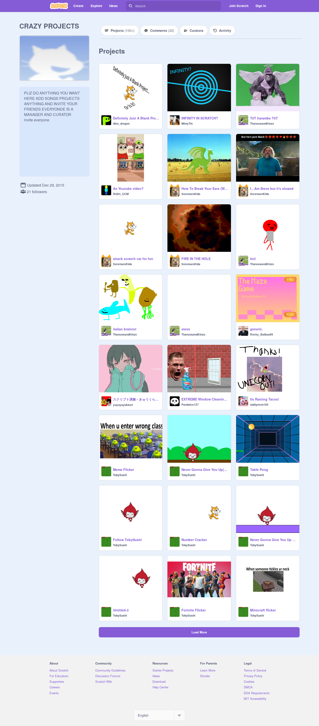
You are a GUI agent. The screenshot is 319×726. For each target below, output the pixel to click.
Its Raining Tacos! (264, 399)
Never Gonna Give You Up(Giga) (204, 469)
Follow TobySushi (127, 539)
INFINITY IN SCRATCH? (199, 118)
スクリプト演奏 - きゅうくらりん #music (136, 399)
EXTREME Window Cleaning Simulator (204, 399)
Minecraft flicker (263, 610)
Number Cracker (194, 539)
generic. (256, 329)
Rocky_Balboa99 (261, 334)
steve (185, 329)
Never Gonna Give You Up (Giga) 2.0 (273, 539)
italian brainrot (124, 329)
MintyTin (187, 123)
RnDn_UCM (121, 194)
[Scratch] (59, 6)
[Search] (130, 6)
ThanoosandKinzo (262, 123)
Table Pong (259, 469)
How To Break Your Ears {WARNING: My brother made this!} (204, 188)
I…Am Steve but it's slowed (272, 188)
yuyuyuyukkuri (123, 405)
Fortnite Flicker (193, 610)
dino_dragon (121, 123)
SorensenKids (190, 194)
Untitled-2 (121, 610)
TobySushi (120, 475)
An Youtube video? (128, 188)
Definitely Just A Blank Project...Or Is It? (136, 118)
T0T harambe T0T (264, 118)
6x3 (253, 258)
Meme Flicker (123, 469)
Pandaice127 (190, 404)
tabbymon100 (259, 404)
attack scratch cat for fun (133, 258)
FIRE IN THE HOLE (196, 258)
